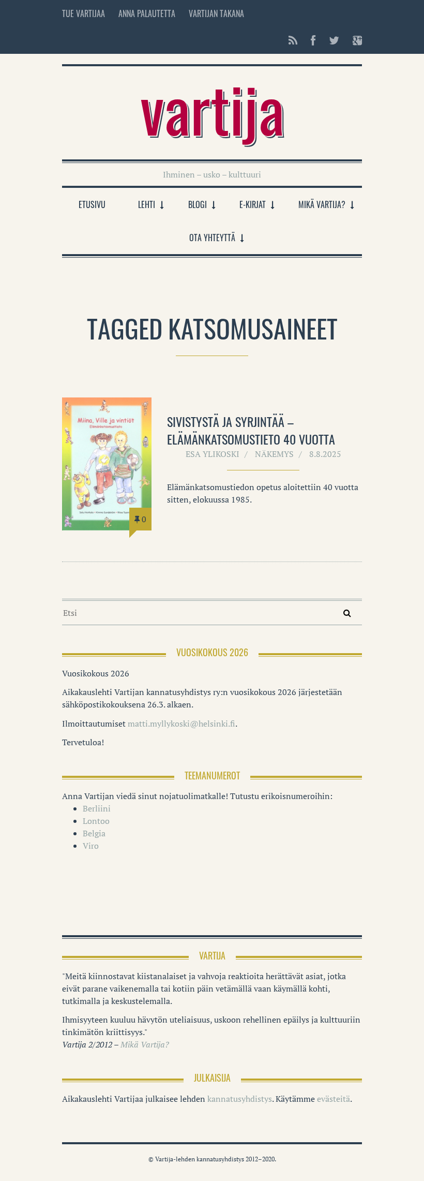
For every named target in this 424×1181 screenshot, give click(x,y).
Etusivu (92, 204)
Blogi (197, 204)
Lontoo (96, 820)
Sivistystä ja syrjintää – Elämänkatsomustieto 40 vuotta (251, 430)
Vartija (212, 108)
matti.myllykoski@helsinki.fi (181, 723)
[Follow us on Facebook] (313, 40)
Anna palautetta (146, 13)
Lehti (146, 204)
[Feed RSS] (293, 40)
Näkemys (274, 454)
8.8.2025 (325, 454)
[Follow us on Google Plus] (354, 40)
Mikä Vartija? (321, 204)
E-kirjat (252, 204)
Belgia (94, 833)
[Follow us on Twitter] (334, 40)
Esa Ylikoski (212, 454)
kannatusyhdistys (239, 1098)
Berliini (97, 808)
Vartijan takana (216, 13)
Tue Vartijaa (83, 13)
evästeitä (333, 1098)
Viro (91, 845)
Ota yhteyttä (212, 237)
